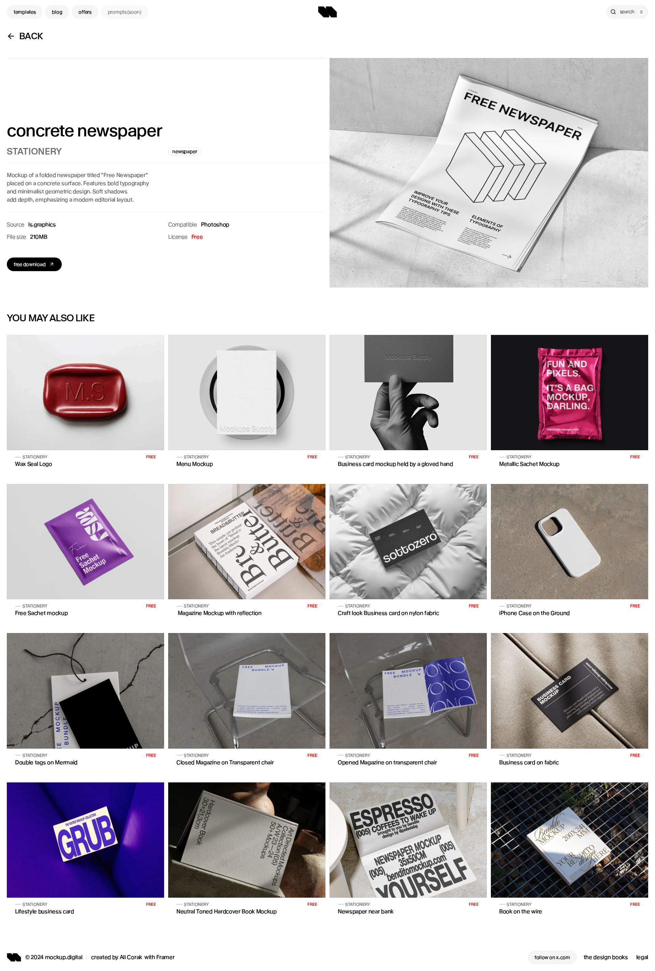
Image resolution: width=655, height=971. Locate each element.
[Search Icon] (627, 12)
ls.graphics (42, 224)
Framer (165, 957)
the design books (606, 957)
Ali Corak (131, 957)
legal (642, 957)
